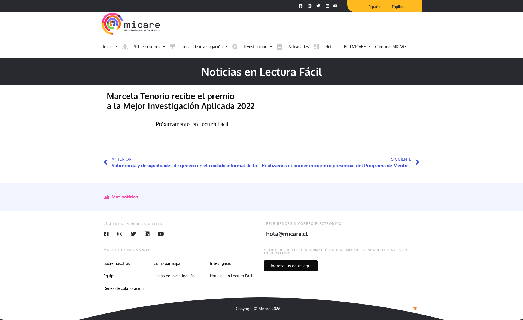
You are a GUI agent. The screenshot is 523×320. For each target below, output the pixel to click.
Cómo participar (168, 263)
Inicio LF (110, 46)
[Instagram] (120, 234)
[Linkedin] (147, 234)
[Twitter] (133, 234)
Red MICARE (355, 46)
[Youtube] (160, 234)
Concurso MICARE (390, 46)
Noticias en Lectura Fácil (231, 276)
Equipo (109, 276)
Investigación (221, 263)
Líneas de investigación (174, 276)
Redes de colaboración (124, 288)
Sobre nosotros (117, 263)
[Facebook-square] (106, 234)
